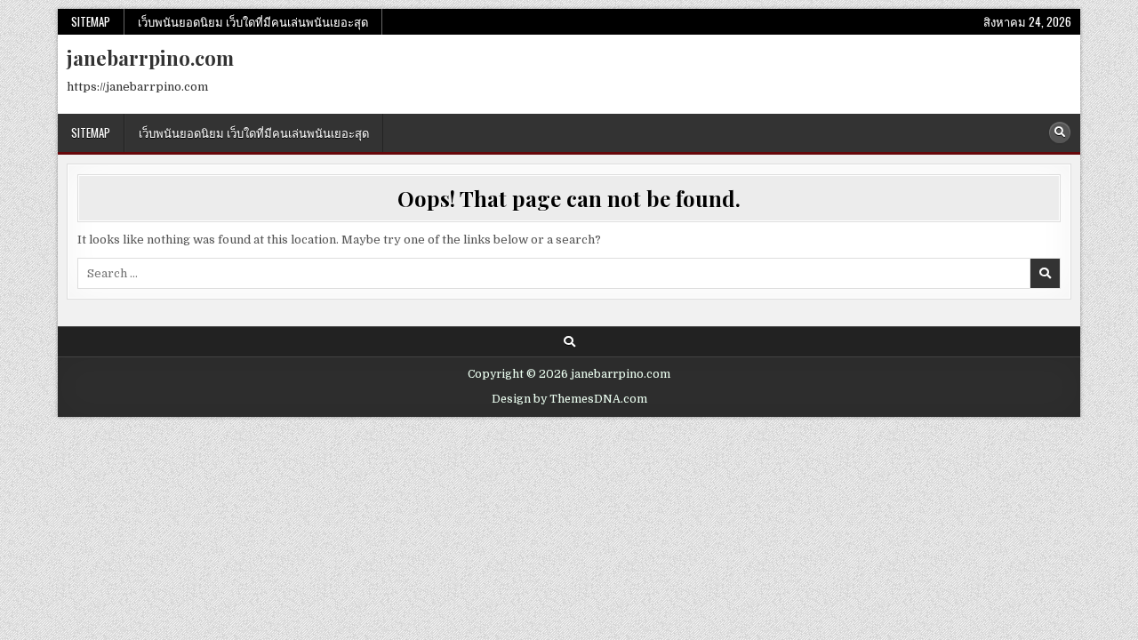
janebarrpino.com (150, 57)
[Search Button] (1059, 132)
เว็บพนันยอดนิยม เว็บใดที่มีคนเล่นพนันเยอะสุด (253, 21)
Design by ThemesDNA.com (569, 399)
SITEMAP (90, 21)
